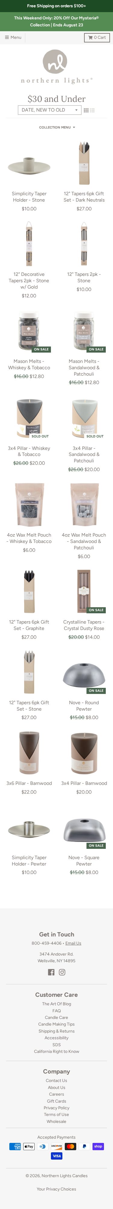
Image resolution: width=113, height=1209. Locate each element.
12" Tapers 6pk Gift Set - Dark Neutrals (84, 197)
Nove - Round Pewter (84, 706)
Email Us (73, 943)
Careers (56, 1094)
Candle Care (56, 1017)
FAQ (56, 1010)
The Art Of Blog (56, 1003)
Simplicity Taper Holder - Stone (29, 197)
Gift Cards (56, 1101)
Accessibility (56, 1037)
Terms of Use (56, 1114)
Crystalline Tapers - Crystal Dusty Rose (84, 625)
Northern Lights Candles (65, 1175)
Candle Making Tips (56, 1024)
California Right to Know (56, 1051)
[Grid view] (86, 110)
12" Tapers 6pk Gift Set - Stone (29, 706)
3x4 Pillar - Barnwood (84, 783)
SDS (56, 1044)
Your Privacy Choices (56, 1189)
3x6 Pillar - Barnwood (29, 783)
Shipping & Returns (57, 1031)
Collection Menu (55, 127)
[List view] (92, 110)
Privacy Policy (56, 1107)
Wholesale (56, 1121)
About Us (56, 1087)
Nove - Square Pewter (83, 861)
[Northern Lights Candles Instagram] (62, 972)
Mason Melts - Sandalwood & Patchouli (84, 367)
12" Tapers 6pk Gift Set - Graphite (29, 625)
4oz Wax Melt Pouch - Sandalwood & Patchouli (84, 541)
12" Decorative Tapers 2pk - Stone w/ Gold (29, 280)
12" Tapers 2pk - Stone (84, 277)
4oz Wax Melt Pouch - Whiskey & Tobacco (29, 538)
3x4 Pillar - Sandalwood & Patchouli (84, 454)
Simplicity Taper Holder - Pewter (29, 861)
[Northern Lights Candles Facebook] (51, 972)
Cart (95, 36)
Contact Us (56, 1080)
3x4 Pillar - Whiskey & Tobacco (29, 451)
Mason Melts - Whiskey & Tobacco (29, 364)
